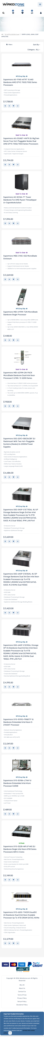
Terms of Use (22, 995)
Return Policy (22, 1001)
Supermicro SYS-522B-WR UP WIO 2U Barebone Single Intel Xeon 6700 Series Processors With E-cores (19, 849)
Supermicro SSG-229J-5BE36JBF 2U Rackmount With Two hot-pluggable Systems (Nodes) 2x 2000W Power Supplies (19, 443)
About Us (22, 988)
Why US (22, 985)
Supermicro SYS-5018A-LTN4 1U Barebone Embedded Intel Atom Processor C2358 (17, 783)
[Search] (3, 44)
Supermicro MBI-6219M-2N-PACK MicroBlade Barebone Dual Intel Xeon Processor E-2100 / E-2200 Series (19, 375)
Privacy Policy (22, 998)
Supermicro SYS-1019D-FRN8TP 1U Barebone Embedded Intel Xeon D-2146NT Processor (18, 722)
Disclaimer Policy (22, 1005)
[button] (36, 44)
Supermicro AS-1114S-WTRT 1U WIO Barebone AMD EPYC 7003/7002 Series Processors (20, 82)
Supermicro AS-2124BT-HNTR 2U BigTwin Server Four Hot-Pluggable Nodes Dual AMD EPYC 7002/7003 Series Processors (21, 141)
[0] (13, 13)
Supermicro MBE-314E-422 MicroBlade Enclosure (20, 257)
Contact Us (22, 991)
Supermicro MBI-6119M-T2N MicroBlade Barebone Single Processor (20, 313)
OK (10, 1033)
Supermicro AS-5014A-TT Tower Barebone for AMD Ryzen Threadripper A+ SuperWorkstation (20, 200)
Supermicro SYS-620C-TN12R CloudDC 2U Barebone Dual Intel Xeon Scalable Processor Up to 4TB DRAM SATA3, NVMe (21, 915)
